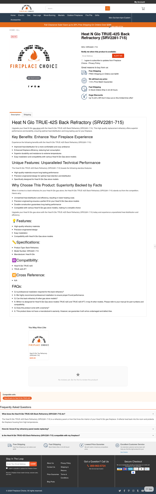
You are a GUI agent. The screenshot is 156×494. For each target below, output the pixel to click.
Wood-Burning (49, 15)
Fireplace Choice (19, 490)
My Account (139, 2)
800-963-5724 (117, 27)
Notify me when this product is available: (98, 51)
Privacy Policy (94, 63)
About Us (50, 463)
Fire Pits (89, 15)
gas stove (37, 128)
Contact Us (51, 467)
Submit (33, 464)
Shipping (27, 114)
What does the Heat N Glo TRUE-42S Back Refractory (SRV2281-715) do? (33, 413)
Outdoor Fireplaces (75, 15)
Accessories (16, 19)
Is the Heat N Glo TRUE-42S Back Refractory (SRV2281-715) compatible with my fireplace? (41, 435)
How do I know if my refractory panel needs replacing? (25, 429)
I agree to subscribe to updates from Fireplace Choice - (21, 469)
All (18, 30)
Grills (97, 15)
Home (13, 15)
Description (15, 114)
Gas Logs (37, 15)
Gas (28, 15)
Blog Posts (51, 481)
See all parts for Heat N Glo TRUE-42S (17, 398)
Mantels (61, 15)
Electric (21, 15)
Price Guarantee (53, 474)
